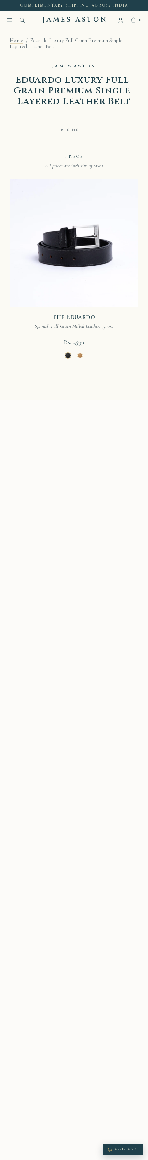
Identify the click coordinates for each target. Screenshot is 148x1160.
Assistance (127, 1149)
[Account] (120, 20)
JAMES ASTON (75, 19)
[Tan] (80, 355)
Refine (74, 130)
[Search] (22, 20)
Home (16, 40)
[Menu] (9, 20)
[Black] (68, 355)
